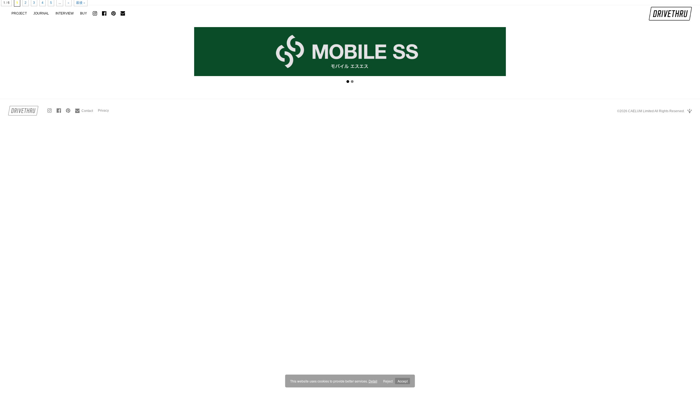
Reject (388, 381)
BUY (83, 13)
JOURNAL (41, 13)
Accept (403, 381)
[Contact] (84, 108)
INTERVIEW (65, 13)
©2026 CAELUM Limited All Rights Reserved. (651, 111)
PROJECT (19, 13)
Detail (373, 381)
